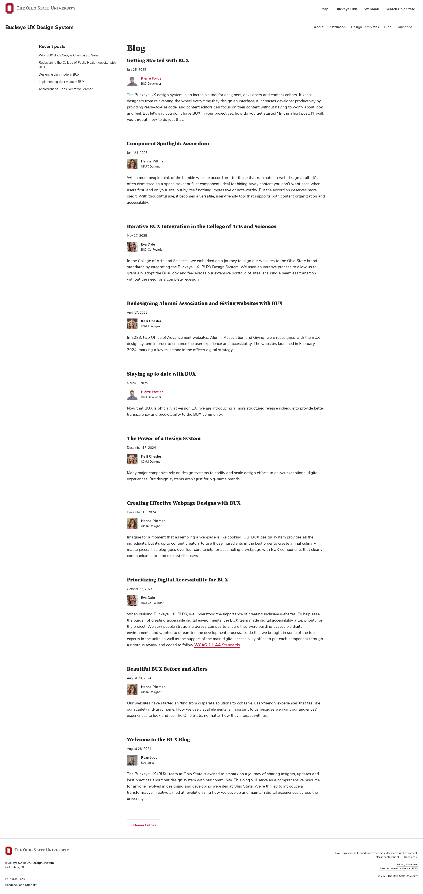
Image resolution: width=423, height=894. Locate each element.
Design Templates (365, 27)
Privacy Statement (407, 864)
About (318, 27)
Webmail (371, 9)
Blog (387, 27)
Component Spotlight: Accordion (168, 143)
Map (324, 9)
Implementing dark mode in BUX (61, 82)
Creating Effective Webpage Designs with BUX (184, 503)
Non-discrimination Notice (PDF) (398, 868)
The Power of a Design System (164, 438)
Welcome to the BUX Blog (158, 739)
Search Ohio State (400, 9)
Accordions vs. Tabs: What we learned (66, 89)
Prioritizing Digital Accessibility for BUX (177, 579)
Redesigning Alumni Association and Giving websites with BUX (205, 303)
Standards (217, 644)
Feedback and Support (21, 885)
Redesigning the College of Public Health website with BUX (77, 65)
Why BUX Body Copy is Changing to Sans (68, 55)
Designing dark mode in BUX (59, 74)
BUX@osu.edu (15, 879)
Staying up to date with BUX (161, 374)
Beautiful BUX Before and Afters (167, 669)
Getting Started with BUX (158, 60)
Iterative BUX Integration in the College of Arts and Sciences (201, 226)
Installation (337, 27)
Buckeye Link (346, 9)
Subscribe (404, 27)
